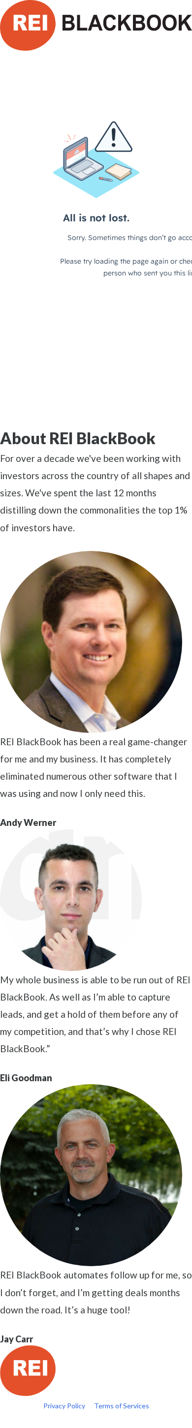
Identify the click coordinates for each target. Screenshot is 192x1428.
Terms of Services (121, 1405)
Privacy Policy (64, 1405)
